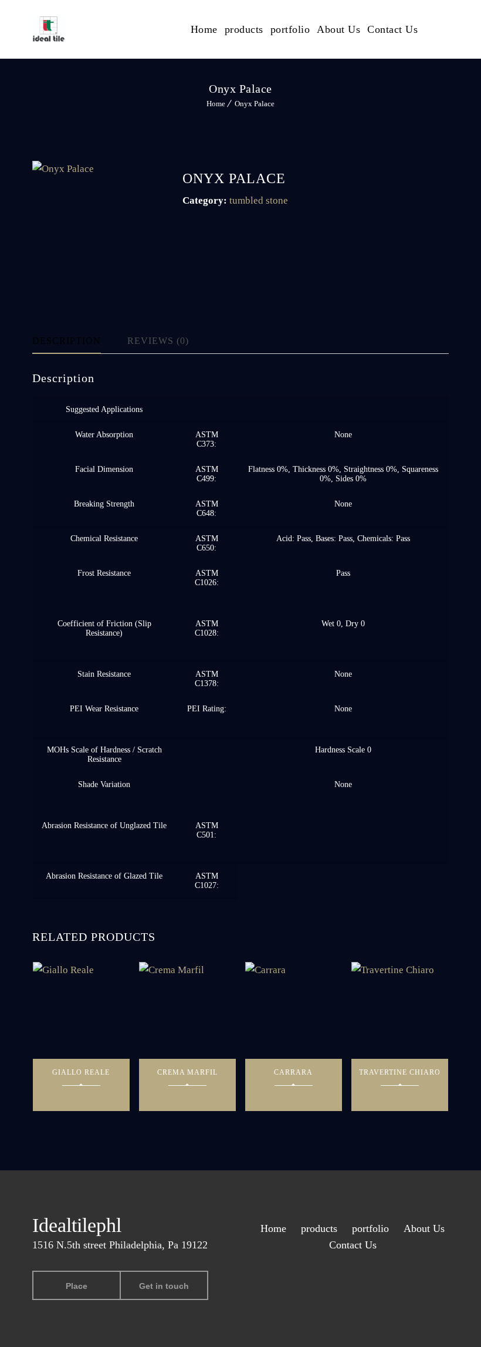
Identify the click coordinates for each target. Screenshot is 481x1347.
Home (204, 29)
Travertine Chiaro (400, 1072)
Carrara (293, 1072)
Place (76, 1286)
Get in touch (164, 1286)
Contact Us (392, 29)
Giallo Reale (81, 1072)
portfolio (290, 29)
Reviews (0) (158, 341)
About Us (338, 29)
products (244, 29)
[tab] (76, 341)
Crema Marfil (187, 1072)
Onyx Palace (255, 103)
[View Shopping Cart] (445, 28)
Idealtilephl (76, 1225)
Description (66, 341)
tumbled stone (258, 200)
